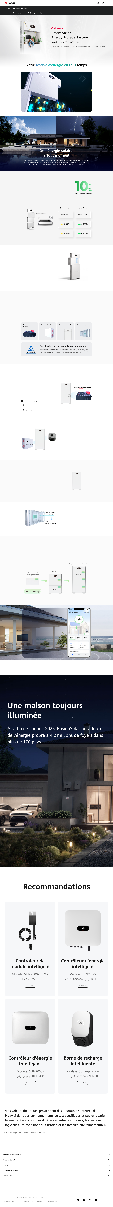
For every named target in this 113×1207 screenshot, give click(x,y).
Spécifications (17, 13)
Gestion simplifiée (100, 46)
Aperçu (5, 13)
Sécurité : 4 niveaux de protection (82, 46)
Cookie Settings (52, 1201)
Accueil (5, 1133)
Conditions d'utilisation (11, 1201)
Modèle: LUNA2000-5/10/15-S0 (34, 1133)
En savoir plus (30, 986)
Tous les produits (15, 1133)
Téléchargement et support (37, 13)
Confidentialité (28, 1201)
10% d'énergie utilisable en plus (60, 46)
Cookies (40, 1201)
